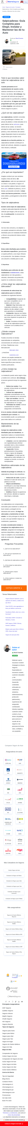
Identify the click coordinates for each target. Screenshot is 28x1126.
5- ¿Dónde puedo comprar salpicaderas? (10, 572)
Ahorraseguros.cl (7, 1084)
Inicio (3, 7)
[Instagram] (12, 1001)
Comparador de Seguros (10, 1053)
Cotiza (25, 2)
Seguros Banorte (7, 1024)
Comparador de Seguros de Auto (12, 1059)
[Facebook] (6, 1001)
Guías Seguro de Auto (9, 1061)
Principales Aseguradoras (11, 1004)
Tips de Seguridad (8, 1076)
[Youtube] (22, 1001)
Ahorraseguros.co (7, 1087)
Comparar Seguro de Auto (14, 745)
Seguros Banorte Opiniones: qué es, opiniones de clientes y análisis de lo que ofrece (15, 600)
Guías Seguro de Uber (9, 1067)
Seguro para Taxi (7, 1039)
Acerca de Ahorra (8, 1072)
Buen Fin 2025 (6, 1100)
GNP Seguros (6, 1008)
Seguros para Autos (8, 1030)
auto (6, 188)
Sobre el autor (16, 648)
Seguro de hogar (7, 1041)
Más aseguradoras (14, 907)
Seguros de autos (10, 7)
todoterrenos (15, 272)
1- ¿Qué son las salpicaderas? (11, 548)
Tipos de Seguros (8, 1027)
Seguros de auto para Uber (12, 634)
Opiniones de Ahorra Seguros (15, 975)
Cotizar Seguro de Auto (9, 1056)
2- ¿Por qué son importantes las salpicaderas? (12, 554)
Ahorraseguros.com (8, 1092)
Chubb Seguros (7, 1019)
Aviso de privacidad (14, 1115)
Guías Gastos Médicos (9, 1070)
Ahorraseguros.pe (7, 1090)
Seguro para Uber (7, 1036)
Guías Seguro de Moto (9, 1064)
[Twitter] (9, 1001)
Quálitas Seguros (7, 1010)
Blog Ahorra (6, 1079)
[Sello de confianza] (14, 991)
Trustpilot (15, 977)
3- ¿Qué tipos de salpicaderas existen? (14, 560)
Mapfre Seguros (7, 1016)
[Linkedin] (19, 1001)
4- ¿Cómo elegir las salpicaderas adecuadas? (12, 566)
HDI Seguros (6, 1021)
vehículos (17, 124)
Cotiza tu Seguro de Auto (13, 1123)
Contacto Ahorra (7, 1081)
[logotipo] (14, 996)
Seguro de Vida (7, 1047)
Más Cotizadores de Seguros (14, 863)
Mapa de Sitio (6, 1049)
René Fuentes (18, 652)
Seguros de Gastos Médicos (11, 1044)
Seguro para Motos (8, 1033)
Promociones (6, 1095)
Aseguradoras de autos (14, 752)
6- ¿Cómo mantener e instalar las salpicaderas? (12, 579)
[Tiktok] (15, 1001)
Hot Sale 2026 (6, 1098)
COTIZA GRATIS (13, 588)
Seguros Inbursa (7, 1013)
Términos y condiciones (10, 1113)
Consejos (18, 7)
